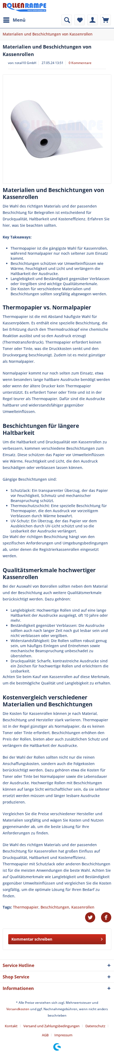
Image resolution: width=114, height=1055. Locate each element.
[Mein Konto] (92, 20)
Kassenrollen (82, 907)
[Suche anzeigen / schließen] (66, 20)
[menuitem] (14, 20)
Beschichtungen (55, 907)
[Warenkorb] (105, 20)
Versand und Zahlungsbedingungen (51, 1026)
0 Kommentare (80, 63)
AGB (45, 1035)
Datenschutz (95, 1026)
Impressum (63, 1035)
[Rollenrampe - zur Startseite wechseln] (24, 7)
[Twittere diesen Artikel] (93, 917)
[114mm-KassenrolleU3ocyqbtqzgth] (57, 129)
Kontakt (11, 1026)
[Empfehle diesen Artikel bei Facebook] (106, 917)
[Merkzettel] (79, 20)
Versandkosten (17, 1009)
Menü (19, 20)
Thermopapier (25, 907)
